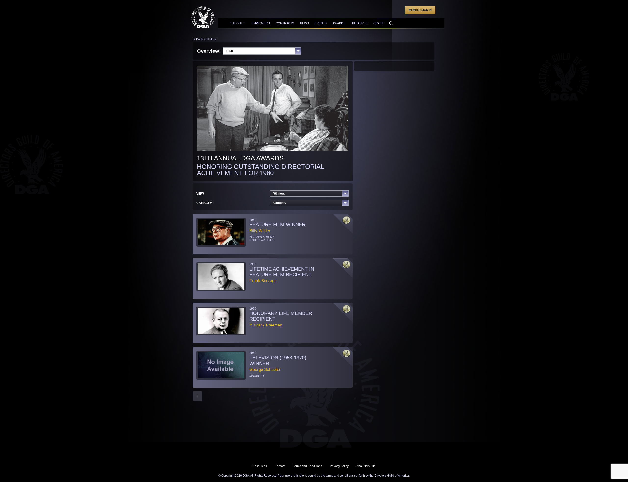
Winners (279, 193)
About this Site (366, 466)
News (304, 23)
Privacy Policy (339, 466)
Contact (280, 466)
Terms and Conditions (307, 466)
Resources (259, 466)
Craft (378, 23)
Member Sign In (420, 9)
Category (279, 203)
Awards (338, 23)
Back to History (206, 39)
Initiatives (359, 23)
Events (321, 23)
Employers (260, 23)
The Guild (238, 23)
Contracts (285, 23)
